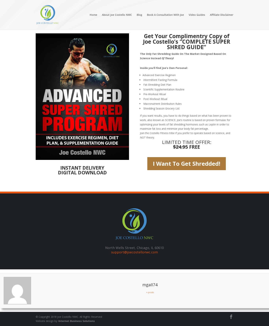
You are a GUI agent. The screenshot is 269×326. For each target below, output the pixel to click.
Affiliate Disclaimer (221, 15)
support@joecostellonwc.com (134, 252)
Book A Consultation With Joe (165, 15)
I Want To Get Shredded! (186, 163)
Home (93, 15)
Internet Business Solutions (76, 321)
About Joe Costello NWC (117, 15)
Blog (139, 15)
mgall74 (150, 284)
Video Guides (197, 15)
